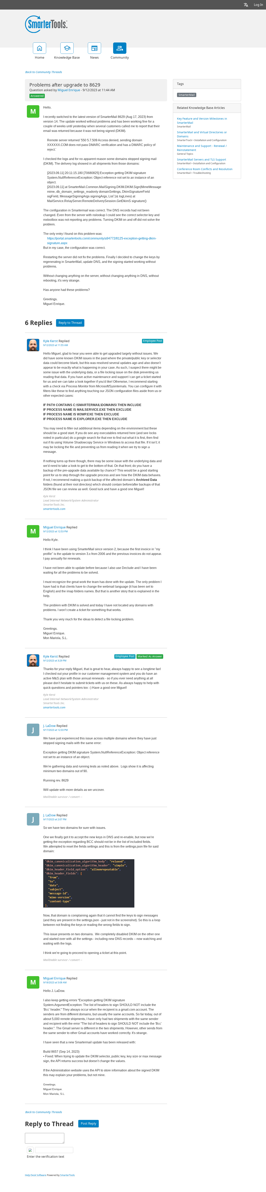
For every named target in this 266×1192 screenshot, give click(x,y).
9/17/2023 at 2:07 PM (54, 819)
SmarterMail (187, 94)
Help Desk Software (35, 1175)
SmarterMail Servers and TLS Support (201, 159)
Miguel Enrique (69, 90)
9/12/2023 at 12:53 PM (55, 531)
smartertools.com (54, 509)
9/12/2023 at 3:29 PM (54, 660)
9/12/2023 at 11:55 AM (55, 345)
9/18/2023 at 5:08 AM (55, 982)
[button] (246, 5)
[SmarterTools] (46, 24)
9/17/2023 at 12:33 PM (55, 730)
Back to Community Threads (43, 72)
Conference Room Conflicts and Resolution (205, 169)
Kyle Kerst (50, 341)
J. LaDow (49, 726)
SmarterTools (67, 1175)
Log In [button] (258, 5)
